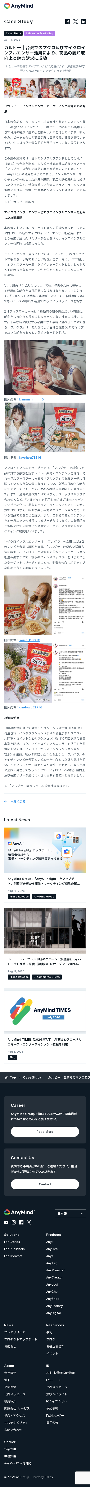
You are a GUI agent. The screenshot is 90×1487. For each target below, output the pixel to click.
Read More (45, 1131)
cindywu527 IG (30, 707)
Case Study (32, 1077)
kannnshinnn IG (31, 399)
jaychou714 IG (30, 457)
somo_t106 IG (29, 640)
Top (13, 1077)
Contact (45, 1184)
